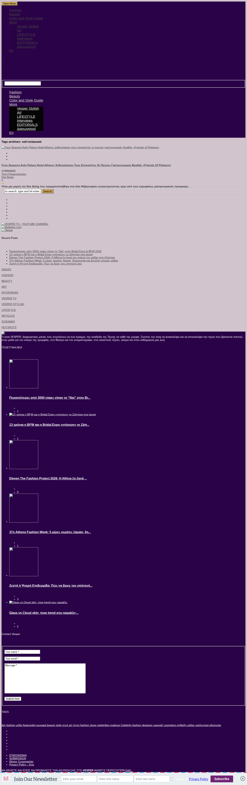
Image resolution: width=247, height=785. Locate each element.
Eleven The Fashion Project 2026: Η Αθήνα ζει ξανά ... (48, 478)
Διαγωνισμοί (26, 47)
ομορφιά (40, 725)
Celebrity (126, 725)
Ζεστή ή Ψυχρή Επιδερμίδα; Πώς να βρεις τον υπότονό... (50, 585)
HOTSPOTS (9, 327)
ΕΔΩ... (129, 770)
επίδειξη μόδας (185, 725)
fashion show (88, 725)
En (11, 51)
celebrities (102, 725)
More (13, 22)
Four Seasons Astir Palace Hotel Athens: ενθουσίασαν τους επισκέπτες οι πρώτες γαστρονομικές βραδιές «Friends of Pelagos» (86, 165)
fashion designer (142, 725)
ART (4, 286)
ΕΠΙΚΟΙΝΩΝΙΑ (18, 755)
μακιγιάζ (158, 725)
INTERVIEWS (10, 292)
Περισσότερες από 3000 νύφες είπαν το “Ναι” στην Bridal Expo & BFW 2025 (55, 251)
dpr (4, 725)
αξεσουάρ (215, 725)
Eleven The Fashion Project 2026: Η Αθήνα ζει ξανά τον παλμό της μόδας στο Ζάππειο (62, 257)
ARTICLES (8, 315)
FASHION (7, 275)
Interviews (25, 39)
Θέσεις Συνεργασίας (21, 761)
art (70, 725)
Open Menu (9, 3)
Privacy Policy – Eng (21, 764)
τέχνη (76, 725)
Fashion (15, 10)
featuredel (28, 725)
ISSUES (6, 269)
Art (19, 30)
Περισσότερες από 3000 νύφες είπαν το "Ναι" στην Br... (49, 397)
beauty (50, 725)
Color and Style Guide (26, 18)
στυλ (65, 725)
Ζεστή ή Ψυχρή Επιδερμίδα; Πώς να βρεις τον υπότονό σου (45, 263)
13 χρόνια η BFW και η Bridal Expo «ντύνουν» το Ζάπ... (49, 424)
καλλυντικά (202, 725)
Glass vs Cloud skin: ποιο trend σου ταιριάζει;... (44, 612)
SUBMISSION (17, 758)
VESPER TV (9, 298)
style (58, 725)
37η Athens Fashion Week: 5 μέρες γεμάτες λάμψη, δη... (50, 532)
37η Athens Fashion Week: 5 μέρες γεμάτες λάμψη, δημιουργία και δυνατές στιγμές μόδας (63, 260)
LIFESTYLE (26, 34)
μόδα (18, 725)
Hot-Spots (8, 177)
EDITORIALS (27, 43)
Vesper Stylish (28, 26)
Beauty (14, 14)
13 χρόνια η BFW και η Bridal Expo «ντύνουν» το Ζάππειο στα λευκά (51, 254)
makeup (114, 725)
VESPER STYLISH (13, 304)
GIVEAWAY (8, 321)
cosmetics (169, 725)
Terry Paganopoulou (14, 174)
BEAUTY (7, 281)
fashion (10, 725)
